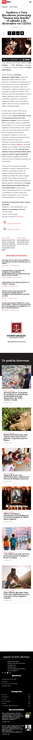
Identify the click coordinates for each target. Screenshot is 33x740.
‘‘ (19, 144)
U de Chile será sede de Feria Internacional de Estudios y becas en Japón (16, 556)
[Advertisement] (16, 620)
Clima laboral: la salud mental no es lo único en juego (16, 283)
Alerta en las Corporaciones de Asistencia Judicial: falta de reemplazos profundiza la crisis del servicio (15, 293)
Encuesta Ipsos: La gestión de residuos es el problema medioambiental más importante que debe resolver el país (16, 273)
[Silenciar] (24, 60)
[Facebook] (9, 33)
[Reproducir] (4, 60)
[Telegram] (22, 33)
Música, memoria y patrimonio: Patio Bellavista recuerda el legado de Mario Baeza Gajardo (16, 516)
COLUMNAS (5, 286)
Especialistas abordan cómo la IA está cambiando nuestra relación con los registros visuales (16, 595)
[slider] (27, 59)
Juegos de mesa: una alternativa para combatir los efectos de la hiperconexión (16, 477)
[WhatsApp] (18, 33)
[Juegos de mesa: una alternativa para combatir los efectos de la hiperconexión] (16, 459)
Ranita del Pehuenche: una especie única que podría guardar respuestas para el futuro (15, 437)
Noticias (4, 298)
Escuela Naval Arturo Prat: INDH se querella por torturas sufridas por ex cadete (16, 261)
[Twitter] (3, 673)
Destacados (5, 265)
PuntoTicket (19, 216)
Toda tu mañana (13, 7)
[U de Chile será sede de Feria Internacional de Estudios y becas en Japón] (16, 538)
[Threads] (10, 673)
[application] (16, 60)
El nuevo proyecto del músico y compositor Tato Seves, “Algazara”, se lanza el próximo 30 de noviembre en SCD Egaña (9, 245)
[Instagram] (5, 673)
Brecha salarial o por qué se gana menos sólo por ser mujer (23, 242)
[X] (13, 33)
